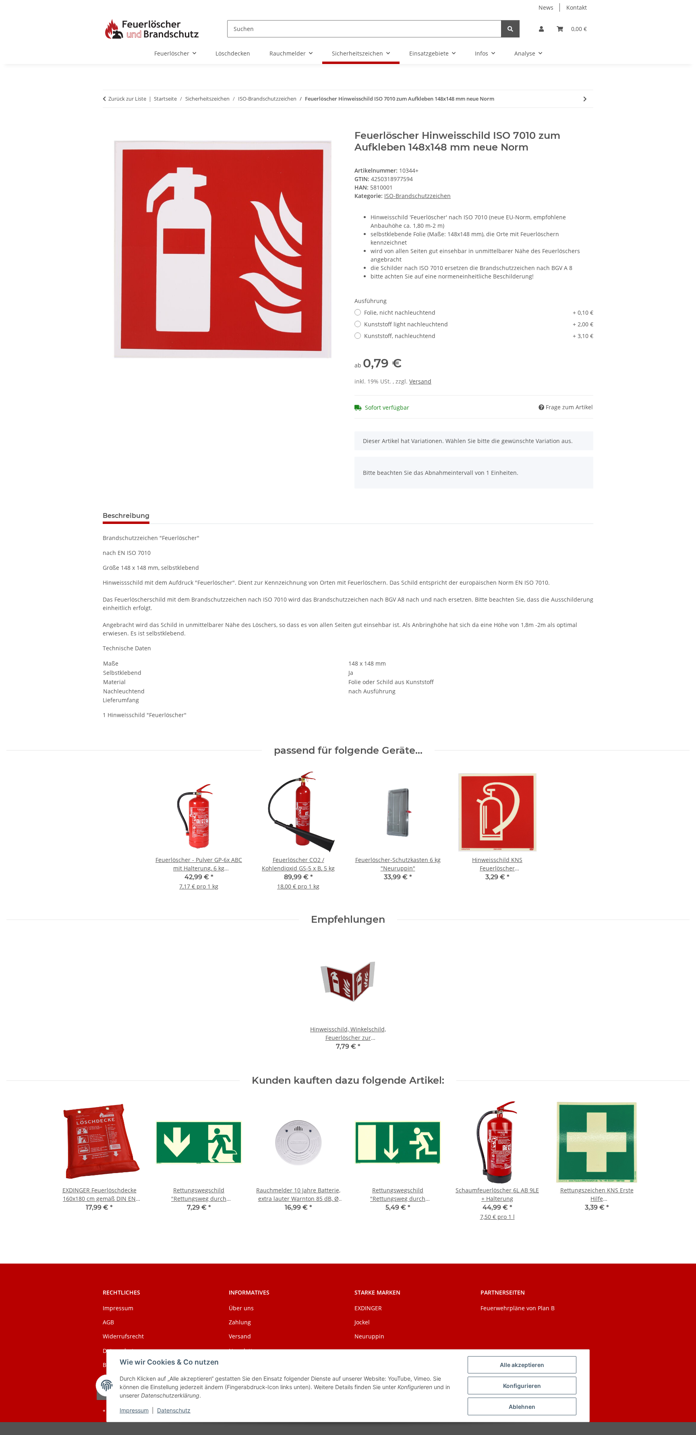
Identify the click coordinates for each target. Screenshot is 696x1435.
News (546, 7)
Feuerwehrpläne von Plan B (518, 1308)
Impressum (134, 1410)
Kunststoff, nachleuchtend (478, 336)
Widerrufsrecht (123, 1336)
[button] (541, 29)
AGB (108, 1322)
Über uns (241, 1308)
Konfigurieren (522, 1385)
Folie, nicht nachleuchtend (478, 312)
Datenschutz (174, 1410)
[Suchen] (510, 28)
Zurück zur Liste (127, 98)
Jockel (362, 1322)
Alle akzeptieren (522, 1364)
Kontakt (576, 7)
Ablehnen (522, 1406)
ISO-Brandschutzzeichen (417, 196)
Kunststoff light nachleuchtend (478, 324)
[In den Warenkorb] (109, 125)
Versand (420, 381)
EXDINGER (368, 1308)
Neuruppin (369, 1336)
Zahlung (240, 1322)
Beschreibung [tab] (126, 516)
